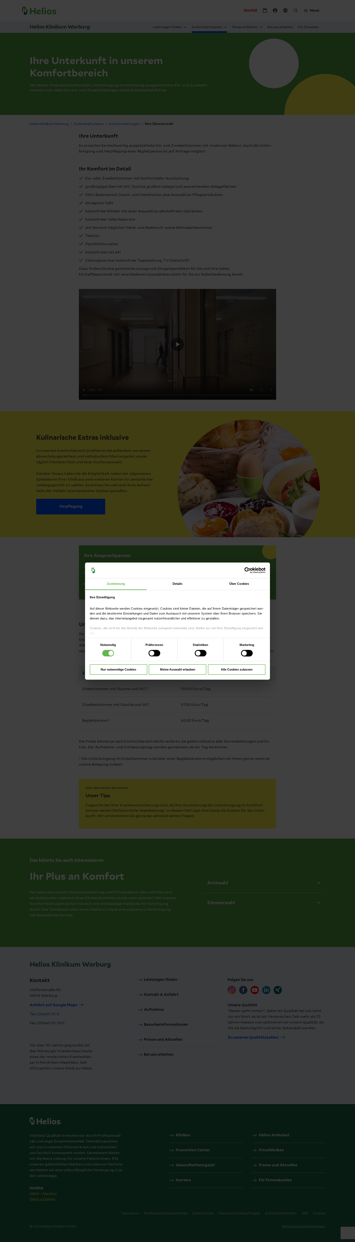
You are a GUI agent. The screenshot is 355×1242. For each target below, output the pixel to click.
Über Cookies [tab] (239, 584)
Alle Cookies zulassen (236, 669)
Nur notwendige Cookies (118, 669)
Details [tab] (178, 584)
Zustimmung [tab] (116, 584)
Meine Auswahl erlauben (177, 669)
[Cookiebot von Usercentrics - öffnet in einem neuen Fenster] (247, 570)
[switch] (154, 653)
